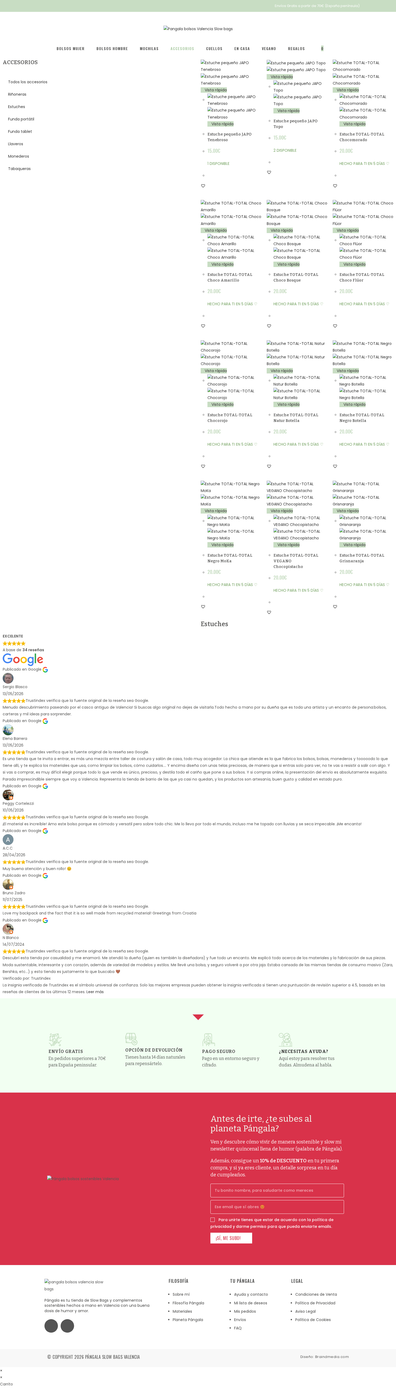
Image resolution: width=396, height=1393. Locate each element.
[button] (203, 185)
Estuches (16, 106)
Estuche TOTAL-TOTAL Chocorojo (229, 418)
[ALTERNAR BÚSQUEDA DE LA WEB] (338, 48)
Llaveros (15, 144)
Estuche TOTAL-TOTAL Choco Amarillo (229, 277)
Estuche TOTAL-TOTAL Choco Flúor (361, 277)
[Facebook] (51, 1326)
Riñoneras (17, 94)
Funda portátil (21, 119)
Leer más (95, 991)
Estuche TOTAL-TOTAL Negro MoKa (229, 558)
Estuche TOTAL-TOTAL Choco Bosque (295, 277)
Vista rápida (215, 90)
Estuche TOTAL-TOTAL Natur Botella (295, 418)
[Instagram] (67, 1326)
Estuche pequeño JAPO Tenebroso (229, 137)
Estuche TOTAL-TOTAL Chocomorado (361, 137)
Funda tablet (20, 131)
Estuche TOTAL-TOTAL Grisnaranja (361, 558)
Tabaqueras (19, 168)
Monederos (18, 156)
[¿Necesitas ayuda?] (285, 1040)
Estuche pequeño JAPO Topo (295, 124)
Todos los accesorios (27, 82)
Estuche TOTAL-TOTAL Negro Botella (361, 418)
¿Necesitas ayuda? (303, 1051)
